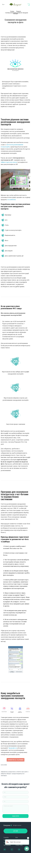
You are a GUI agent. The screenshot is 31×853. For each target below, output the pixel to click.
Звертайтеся (12, 748)
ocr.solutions (11, 199)
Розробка (6, 837)
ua (3, 4)
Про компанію (7, 845)
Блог (16, 837)
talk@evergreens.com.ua (9, 162)
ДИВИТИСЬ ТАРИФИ (16, 760)
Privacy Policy (19, 845)
